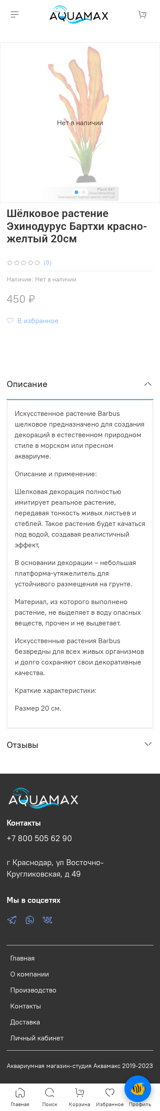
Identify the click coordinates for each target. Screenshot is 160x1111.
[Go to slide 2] (83, 192)
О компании (29, 973)
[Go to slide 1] (76, 192)
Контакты (25, 1005)
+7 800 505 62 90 (39, 838)
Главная (22, 957)
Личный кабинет (37, 1037)
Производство (33, 989)
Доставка (25, 1021)
